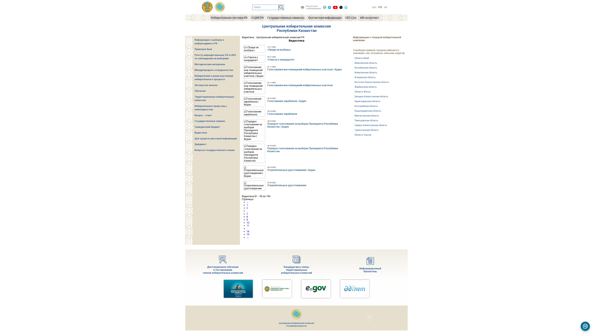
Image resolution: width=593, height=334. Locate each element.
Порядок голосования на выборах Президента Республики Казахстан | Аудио (302, 125)
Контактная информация (325, 17)
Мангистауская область (367, 115)
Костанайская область (366, 106)
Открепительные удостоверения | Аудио (291, 170)
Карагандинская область (367, 101)
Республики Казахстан (297, 30)
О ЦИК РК (257, 17)
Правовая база (203, 49)
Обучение (200, 91)
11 (247, 225)
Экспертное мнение (206, 85)
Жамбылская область (366, 87)
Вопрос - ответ (203, 115)
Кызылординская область (368, 111)
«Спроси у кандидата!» (281, 59)
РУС (380, 7)
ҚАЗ (374, 7)
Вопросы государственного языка (215, 150)
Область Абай (362, 58)
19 (247, 234)
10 (247, 222)
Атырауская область (365, 77)
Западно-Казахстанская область (371, 96)
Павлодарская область (366, 120)
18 (247, 231)
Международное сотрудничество (214, 70)
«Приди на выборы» (279, 49)
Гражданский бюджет (207, 127)
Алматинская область (366, 72)
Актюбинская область (366, 67)
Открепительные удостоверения (286, 185)
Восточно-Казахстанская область (372, 82)
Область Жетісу (363, 91)
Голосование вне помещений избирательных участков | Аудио (304, 69)
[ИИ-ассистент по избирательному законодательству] (585, 326)
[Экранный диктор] (324, 7)
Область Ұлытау (363, 135)
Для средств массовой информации (216, 138)
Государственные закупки (210, 121)
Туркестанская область (367, 130)
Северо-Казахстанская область (371, 125)
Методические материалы (210, 64)
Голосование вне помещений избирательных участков (300, 85)
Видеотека (201, 132)
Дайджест (201, 144)
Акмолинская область (366, 63)
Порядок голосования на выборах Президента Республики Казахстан (302, 150)
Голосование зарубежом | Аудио (286, 101)
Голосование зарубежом (282, 113)
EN (385, 7)
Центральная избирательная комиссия (296, 26)
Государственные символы (286, 17)
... (247, 211)
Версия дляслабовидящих (313, 7)
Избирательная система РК (229, 17)
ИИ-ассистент (369, 17)
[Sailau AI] (345, 7)
